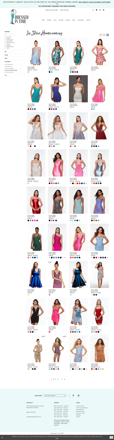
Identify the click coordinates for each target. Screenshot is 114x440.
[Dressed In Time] (19, 17)
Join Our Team (80, 413)
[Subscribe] (64, 395)
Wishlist (78, 415)
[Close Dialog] (2, 437)
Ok (111, 437)
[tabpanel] (73, 183)
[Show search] (93, 10)
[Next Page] (65, 379)
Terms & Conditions (82, 408)
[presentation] (36, 51)
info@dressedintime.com (33, 417)
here (57, 438)
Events (78, 416)
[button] (100, 10)
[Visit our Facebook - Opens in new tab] (73, 395)
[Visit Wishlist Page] (96, 10)
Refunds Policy (80, 411)
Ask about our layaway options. (95, 2)
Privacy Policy (80, 406)
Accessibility (79, 409)
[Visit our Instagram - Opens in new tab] (78, 395)
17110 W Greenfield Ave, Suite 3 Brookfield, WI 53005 (35, 406)
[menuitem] (51, 10)
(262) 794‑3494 (30, 412)
